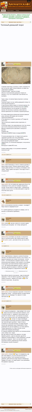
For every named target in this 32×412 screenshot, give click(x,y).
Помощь (17, 10)
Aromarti (10, 410)
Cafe (1, 407)
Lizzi (3, 245)
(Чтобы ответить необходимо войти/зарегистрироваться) (20, 368)
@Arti (2, 164)
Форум (3, 10)
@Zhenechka (4, 236)
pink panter (4, 154)
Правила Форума (10, 10)
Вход (29, 1)
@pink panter (4, 184)
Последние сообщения (5, 12)
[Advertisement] (16, 44)
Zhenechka (8, 200)
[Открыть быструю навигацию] (30, 22)
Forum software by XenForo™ (9, 409)
